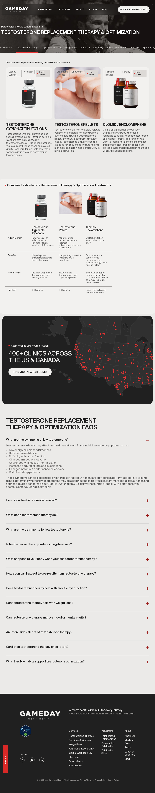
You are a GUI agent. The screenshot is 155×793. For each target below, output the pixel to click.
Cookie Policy (113, 780)
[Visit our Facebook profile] (32, 759)
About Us (130, 736)
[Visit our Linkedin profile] (41, 759)
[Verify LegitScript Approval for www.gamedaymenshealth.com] (40, 731)
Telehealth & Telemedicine (108, 737)
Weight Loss (75, 744)
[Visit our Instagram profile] (22, 759)
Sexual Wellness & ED (80, 753)
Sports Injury (76, 761)
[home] (17, 9)
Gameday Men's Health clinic (33, 486)
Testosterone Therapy (81, 736)
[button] (45, 9)
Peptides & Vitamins (80, 740)
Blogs (93, 9)
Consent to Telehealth (107, 744)
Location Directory (130, 753)
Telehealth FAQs (107, 752)
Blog (127, 759)
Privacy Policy (100, 780)
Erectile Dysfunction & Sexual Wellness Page (75, 483)
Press (128, 747)
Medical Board (129, 741)
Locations (64, 9)
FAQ (104, 9)
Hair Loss (74, 757)
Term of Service (87, 780)
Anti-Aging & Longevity (81, 748)
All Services (75, 765)
